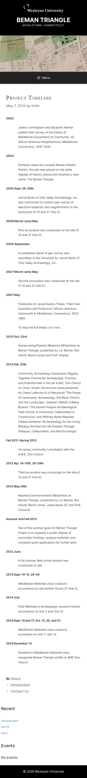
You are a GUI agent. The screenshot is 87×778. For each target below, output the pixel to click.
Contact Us (20, 691)
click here (53, 327)
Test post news (9, 720)
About (16, 679)
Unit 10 (5, 726)
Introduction (20, 685)
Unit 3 (4, 733)
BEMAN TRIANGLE (43, 20)
